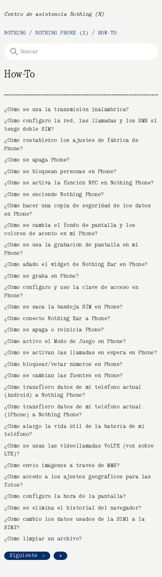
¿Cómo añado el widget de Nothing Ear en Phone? (76, 264)
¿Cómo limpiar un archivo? (43, 539)
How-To (107, 33)
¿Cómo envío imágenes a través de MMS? (62, 465)
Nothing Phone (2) (61, 33)
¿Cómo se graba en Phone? (41, 276)
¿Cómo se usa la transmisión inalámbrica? (66, 109)
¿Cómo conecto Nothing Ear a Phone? (57, 318)
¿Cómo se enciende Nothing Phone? (54, 194)
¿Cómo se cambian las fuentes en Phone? (63, 375)
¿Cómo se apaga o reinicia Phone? (54, 330)
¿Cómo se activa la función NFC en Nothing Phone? (79, 183)
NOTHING (15, 33)
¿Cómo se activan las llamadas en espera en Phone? (80, 353)
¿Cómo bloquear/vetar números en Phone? (63, 364)
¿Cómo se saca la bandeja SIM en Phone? (63, 307)
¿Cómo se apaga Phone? (37, 160)
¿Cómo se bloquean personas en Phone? (60, 171)
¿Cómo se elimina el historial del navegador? (73, 508)
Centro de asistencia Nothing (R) (54, 14)
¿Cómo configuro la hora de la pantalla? (65, 496)
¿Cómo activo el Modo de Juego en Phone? (65, 341)
